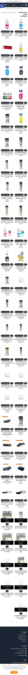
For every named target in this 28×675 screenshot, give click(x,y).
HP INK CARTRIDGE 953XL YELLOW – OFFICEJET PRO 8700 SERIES (21, 572)
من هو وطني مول (22, 634)
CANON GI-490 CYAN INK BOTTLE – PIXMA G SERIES (21, 34)
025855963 (22, 650)
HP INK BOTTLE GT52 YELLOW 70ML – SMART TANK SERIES (21, 268)
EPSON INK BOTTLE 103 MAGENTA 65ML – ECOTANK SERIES (20, 106)
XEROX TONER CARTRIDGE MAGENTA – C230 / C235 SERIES (7, 504)
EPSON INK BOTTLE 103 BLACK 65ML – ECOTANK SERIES (20, 83)
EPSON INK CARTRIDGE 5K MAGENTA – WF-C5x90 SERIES (21, 198)
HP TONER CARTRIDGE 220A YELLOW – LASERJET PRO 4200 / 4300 (20, 617)
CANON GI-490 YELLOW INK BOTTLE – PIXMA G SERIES (21, 58)
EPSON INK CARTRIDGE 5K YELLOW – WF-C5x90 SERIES (21, 221)
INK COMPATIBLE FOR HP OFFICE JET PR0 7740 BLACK (21, 386)
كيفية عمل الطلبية (22, 636)
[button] (2, 6)
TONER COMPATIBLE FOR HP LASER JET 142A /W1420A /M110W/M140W (7, 456)
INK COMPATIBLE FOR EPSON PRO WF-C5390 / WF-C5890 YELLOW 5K (21, 363)
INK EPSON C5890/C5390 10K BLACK (21, 432)
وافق (14, 672)
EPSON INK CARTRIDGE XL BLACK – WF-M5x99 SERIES (21, 527)
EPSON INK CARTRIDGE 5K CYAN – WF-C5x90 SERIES (21, 175)
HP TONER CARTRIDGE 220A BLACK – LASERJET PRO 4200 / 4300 (7, 572)
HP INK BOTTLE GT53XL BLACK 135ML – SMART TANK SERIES (7, 268)
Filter (13, 12)
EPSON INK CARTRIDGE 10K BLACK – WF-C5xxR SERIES (7, 129)
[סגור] (26, 664)
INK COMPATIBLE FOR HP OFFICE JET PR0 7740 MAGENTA (21, 409)
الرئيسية (21, 8)
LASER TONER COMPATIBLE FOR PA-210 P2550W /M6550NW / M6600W (7, 433)
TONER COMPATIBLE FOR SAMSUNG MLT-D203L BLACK (21, 480)
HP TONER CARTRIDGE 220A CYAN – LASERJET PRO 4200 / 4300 (20, 595)
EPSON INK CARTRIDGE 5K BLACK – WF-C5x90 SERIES (21, 153)
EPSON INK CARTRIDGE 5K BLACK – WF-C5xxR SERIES (7, 153)
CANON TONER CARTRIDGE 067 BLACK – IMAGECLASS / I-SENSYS (7, 59)
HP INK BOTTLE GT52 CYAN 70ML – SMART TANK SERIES (21, 244)
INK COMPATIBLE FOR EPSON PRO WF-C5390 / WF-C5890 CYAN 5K (21, 339)
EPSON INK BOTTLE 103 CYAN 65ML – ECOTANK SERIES (7, 83)
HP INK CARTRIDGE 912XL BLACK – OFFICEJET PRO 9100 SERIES (7, 528)
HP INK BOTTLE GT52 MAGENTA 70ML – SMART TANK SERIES (7, 244)
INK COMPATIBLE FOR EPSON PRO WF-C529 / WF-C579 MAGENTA (21, 315)
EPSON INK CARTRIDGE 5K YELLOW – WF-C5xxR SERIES (7, 221)
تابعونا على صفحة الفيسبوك (18, 662)
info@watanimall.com (20, 653)
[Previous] (26, 1)
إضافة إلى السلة (19, 31)
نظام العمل (23, 641)
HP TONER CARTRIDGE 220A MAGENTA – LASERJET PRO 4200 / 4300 (7, 595)
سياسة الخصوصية (15, 667)
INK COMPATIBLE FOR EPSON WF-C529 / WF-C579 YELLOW (7, 363)
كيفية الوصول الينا (22, 639)
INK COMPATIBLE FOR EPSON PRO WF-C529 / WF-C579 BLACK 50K (21, 292)
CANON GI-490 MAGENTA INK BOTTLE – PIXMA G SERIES (7, 35)
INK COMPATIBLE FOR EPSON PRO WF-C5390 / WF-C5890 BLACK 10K (7, 315)
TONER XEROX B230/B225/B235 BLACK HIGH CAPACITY (21, 504)
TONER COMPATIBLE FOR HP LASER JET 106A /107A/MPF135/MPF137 (21, 456)
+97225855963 (21, 655)
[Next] (1, 1)
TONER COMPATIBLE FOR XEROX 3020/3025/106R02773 (7, 480)
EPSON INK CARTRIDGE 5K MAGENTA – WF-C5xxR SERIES (7, 198)
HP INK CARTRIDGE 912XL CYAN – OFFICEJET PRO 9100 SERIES (20, 550)
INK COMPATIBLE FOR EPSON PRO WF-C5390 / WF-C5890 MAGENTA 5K (7, 339)
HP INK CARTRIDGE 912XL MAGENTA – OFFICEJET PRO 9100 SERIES (7, 550)
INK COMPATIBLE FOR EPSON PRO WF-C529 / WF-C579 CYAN (7, 292)
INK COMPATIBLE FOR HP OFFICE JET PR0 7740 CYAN (7, 386)
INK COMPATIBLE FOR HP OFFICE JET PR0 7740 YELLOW (7, 409)
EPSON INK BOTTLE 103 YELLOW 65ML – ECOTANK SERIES (21, 130)
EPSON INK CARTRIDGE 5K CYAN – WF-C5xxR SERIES (7, 175)
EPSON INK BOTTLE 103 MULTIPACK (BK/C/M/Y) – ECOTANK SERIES (7, 106)
